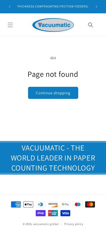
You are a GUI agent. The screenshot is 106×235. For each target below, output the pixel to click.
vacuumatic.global (46, 224)
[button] (10, 25)
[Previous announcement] (9, 6)
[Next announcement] (96, 6)
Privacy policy (73, 224)
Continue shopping (53, 92)
